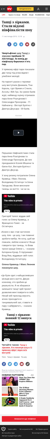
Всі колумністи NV (26, 429)
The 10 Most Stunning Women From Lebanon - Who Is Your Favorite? (26, 391)
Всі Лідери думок (42, 429)
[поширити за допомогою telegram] (21, 44)
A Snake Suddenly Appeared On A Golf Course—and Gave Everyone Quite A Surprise (26, 402)
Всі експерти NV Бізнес (40, 433)
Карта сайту (12, 429)
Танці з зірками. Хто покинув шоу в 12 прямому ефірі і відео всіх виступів (17, 349)
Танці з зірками (13, 357)
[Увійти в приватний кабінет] (38, 9)
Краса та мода (14, 15)
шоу (19, 53)
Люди (31, 15)
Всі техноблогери (8, 433)
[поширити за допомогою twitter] (15, 44)
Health (24, 15)
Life (3, 15)
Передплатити (25, 9)
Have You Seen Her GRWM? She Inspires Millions (27, 379)
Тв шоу (24, 357)
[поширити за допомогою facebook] (9, 44)
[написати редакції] (27, 44)
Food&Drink (39, 15)
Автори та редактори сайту (11, 436)
